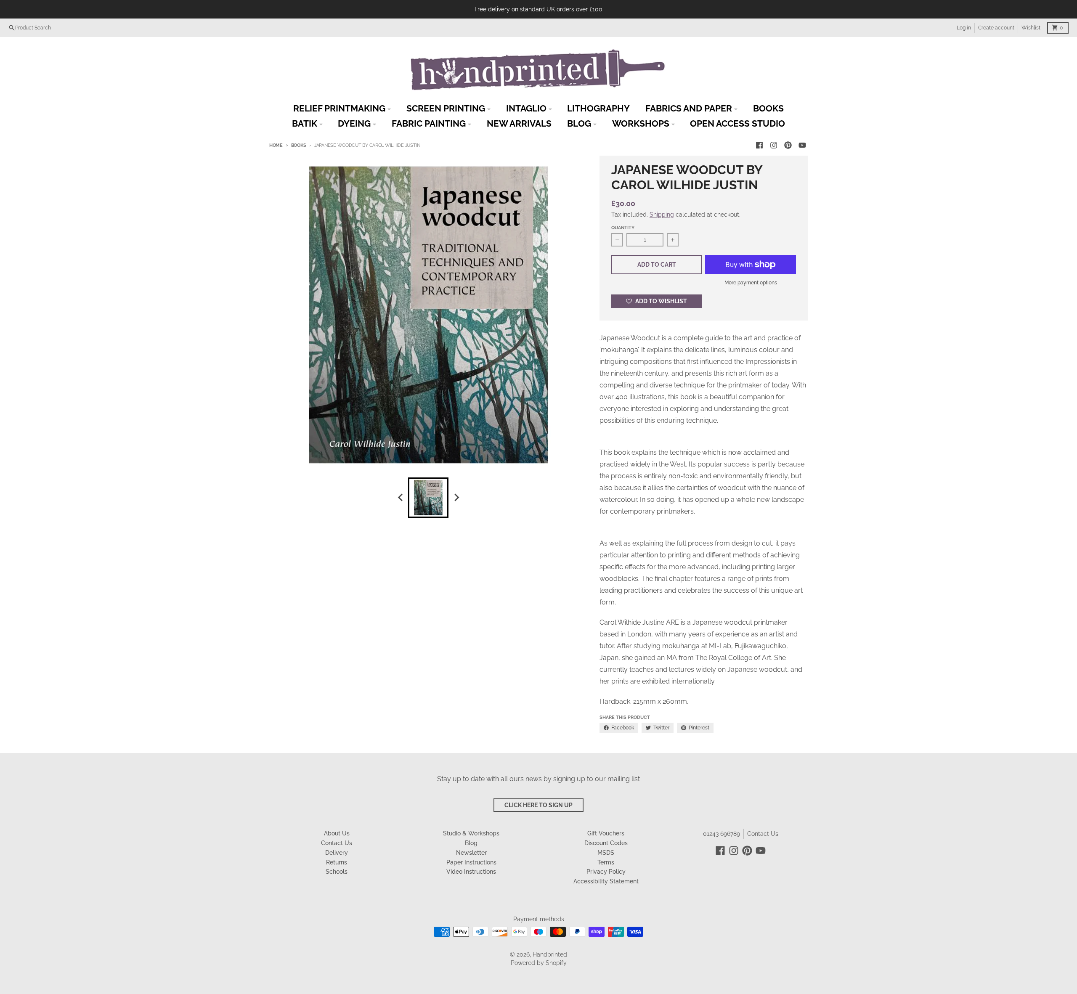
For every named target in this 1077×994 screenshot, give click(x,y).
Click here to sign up (538, 805)
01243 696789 (721, 833)
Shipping (662, 214)
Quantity (622, 228)
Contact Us (762, 833)
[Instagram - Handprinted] (773, 145)
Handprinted (550, 954)
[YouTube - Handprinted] (802, 145)
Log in (964, 28)
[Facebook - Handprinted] (759, 145)
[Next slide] (456, 497)
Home (276, 145)
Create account (996, 28)
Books (298, 145)
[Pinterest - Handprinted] (788, 145)
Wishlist (1030, 28)
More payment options (750, 283)
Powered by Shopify (539, 963)
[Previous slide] (400, 497)
